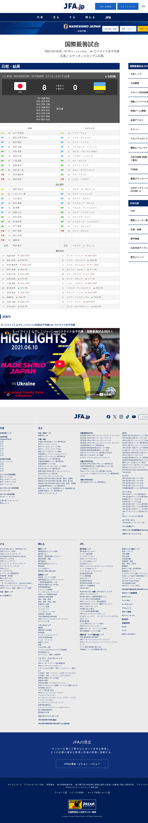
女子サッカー (126, 597)
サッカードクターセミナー (47, 635)
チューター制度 (43, 606)
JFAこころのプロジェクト (89, 606)
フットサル (126, 600)
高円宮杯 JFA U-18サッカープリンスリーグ (95, 440)
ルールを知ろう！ (128, 526)
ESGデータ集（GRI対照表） (132, 568)
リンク (124, 630)
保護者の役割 (43, 680)
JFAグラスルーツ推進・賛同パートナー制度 (15, 588)
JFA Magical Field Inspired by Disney (13, 556)
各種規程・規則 (127, 561)
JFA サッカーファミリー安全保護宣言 (51, 663)
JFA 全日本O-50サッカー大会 (132, 480)
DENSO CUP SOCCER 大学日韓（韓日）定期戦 (55, 478)
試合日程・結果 (110, 28)
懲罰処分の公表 (43, 712)
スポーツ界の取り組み (46, 690)
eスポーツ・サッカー (7, 496)
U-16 (1, 453)
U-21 (1, 444)
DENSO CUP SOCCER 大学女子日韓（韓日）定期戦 (57, 483)
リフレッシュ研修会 (45, 589)
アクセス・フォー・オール (131, 578)
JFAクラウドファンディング (48, 716)
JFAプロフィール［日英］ (131, 585)
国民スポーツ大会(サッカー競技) (50, 451)
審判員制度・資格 (44, 558)
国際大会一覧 (43, 435)
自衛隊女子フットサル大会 (131, 499)
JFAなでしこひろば (7, 558)
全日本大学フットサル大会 (131, 501)
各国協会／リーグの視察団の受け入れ (93, 649)
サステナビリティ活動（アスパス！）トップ (96, 591)
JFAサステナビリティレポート (91, 626)
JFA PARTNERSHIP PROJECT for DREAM (53, 723)
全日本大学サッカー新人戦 (47, 473)
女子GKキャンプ (86, 563)
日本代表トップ (5, 433)
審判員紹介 (42, 561)
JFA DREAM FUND (129, 583)
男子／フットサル (6, 477)
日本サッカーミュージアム (131, 534)
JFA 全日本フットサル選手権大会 (134, 494)
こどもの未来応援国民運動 (89, 611)
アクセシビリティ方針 (34, 784)
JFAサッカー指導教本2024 (47, 594)
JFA (82, 543)
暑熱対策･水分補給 (45, 630)
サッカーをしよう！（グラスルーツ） (13, 549)
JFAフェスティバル (7, 580)
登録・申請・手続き (129, 563)
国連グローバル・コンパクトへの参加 (93, 628)
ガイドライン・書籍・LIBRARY (49, 654)
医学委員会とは (43, 652)
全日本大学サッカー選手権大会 (49, 468)
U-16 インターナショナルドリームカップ (95, 457)
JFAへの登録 (105, 6)
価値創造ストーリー (129, 571)
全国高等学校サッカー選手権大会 (92, 445)
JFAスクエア (4, 568)
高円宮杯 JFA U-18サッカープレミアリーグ (95, 438)
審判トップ (42, 549)
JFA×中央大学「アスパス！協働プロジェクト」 (97, 604)
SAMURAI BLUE (6, 439)
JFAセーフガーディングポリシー (50, 665)
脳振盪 (40, 627)
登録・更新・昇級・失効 (47, 601)
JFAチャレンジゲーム (7, 561)
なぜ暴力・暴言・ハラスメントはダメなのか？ (55, 675)
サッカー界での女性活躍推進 (90, 599)
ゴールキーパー (43, 609)
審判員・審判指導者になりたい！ (50, 556)
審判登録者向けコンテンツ (47, 563)
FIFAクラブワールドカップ (47, 493)
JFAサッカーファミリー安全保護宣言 (93, 601)
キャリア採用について (97, 792)
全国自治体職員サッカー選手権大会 (51, 461)
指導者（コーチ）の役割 (47, 577)
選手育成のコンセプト (88, 551)
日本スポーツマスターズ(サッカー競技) (52, 466)
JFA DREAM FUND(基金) (47, 720)
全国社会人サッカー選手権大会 (49, 459)
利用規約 (50, 784)
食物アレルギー (43, 642)
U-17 (1, 450)
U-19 (1, 446)
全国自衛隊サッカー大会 (47, 463)
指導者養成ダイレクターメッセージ (51, 579)
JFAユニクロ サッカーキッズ (10, 554)
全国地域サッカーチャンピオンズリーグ (52, 454)
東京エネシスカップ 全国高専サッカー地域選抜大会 (56, 488)
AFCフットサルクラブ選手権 (132, 516)
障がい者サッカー (6, 578)
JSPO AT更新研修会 (45, 637)
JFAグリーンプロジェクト (89, 594)
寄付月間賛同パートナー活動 (90, 631)
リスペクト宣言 (43, 660)
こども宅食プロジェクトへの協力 (92, 623)
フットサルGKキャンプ (88, 568)
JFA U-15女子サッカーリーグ (132, 455)
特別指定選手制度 (86, 573)
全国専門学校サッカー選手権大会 (50, 490)
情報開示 (125, 566)
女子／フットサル (6, 484)
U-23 (1, 441)
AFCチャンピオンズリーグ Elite (49, 446)
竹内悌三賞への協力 (87, 609)
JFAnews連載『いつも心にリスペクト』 (52, 683)
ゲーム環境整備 (85, 576)
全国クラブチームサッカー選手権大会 (51, 456)
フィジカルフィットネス (47, 611)
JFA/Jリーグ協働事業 (87, 585)
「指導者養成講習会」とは (47, 582)
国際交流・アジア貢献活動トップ (92, 634)
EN (143, 6)
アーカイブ (59, 792)
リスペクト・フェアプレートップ (50, 658)
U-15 (1, 455)
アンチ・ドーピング (45, 640)
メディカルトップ (44, 625)
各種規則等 (126, 623)
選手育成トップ (85, 549)
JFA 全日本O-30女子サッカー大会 (134, 438)
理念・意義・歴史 (44, 599)
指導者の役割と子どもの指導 (48, 678)
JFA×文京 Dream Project (130, 581)
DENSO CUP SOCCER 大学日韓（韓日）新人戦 (55, 481)
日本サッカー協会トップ (130, 549)
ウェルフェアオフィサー (47, 695)
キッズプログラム (6, 571)
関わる (91, 17)
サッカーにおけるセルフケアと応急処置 (52, 649)
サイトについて (15, 784)
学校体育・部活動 (6, 575)
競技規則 (41, 566)
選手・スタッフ (128, 28)
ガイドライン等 (43, 621)
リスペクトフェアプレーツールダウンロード (54, 707)
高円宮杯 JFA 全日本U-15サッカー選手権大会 (96, 463)
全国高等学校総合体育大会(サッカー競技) (95, 447)
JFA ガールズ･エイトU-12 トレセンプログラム (96, 566)
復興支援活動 (84, 621)
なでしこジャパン (6, 461)
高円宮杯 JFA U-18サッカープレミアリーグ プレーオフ (100, 443)
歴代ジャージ (5, 503)
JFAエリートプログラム (88, 558)
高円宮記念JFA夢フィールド (90, 583)
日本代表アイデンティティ (9, 500)
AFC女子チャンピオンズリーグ (133, 467)
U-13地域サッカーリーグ (89, 468)
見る (56, 17)
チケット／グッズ (128, 615)
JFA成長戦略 (126, 558)
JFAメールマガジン (129, 634)
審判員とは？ (43, 554)
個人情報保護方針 (65, 784)
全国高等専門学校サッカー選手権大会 (51, 486)
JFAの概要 (125, 554)
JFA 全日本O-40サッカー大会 (132, 478)
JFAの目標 (125, 556)
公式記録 (112, 76)
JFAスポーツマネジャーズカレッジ (92, 613)
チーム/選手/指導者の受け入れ (90, 647)
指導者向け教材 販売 (45, 597)
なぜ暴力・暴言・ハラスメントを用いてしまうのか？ (57, 673)
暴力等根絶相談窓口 (45, 710)
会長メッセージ (127, 551)
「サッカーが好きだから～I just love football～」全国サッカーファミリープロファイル (17, 584)
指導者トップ (43, 575)
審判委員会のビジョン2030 (48, 551)
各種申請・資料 (43, 604)
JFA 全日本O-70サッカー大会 (132, 485)
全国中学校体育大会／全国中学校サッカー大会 (97, 466)
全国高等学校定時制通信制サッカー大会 (94, 450)
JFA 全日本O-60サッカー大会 (132, 483)
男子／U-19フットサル (8, 479)
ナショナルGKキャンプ (88, 561)
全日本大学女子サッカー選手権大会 (135, 443)
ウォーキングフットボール (9, 566)
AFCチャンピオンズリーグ (47, 444)
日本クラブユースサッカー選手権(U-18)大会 (96, 452)
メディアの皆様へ (77, 792)
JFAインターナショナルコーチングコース (53, 619)
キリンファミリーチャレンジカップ (12, 563)
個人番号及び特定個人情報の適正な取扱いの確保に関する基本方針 (104, 784)
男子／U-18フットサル (8, 481)
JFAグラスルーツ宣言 (7, 551)
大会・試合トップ (44, 433)
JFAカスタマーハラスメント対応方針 (82, 787)
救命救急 (41, 632)
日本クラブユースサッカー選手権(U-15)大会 (96, 471)
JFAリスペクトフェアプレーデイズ (50, 692)
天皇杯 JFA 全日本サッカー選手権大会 (52, 441)
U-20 (1, 464)
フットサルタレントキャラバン (91, 571)
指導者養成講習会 (44, 587)
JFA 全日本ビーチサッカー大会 (133, 522)
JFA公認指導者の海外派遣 (47, 616)
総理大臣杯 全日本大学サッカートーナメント (54, 471)
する (72, 17)
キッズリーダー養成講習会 (9, 573)
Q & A (124, 627)
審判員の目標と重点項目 (47, 571)
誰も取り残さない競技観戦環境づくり (93, 596)
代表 (40, 17)
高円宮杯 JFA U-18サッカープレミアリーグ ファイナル (100, 435)
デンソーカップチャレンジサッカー (51, 476)
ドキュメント (126, 608)
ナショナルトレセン (87, 556)
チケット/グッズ (128, 6)
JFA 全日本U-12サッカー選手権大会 (93, 482)
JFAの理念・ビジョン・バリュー (82, 763)
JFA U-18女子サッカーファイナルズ (135, 445)
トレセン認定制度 (86, 554)
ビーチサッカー (5, 490)
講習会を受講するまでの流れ (48, 584)
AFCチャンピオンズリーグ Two (49, 449)
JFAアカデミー (85, 578)
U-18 (1, 448)
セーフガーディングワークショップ (51, 702)
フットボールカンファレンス (48, 592)
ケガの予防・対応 (44, 647)
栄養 (39, 644)
